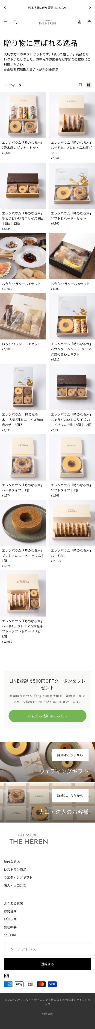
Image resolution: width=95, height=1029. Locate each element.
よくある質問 (13, 903)
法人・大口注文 (15, 885)
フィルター (17, 85)
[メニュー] (5, 22)
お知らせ (10, 919)
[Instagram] (6, 976)
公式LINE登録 (30, 7)
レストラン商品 (15, 869)
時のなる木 (12, 861)
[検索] (15, 22)
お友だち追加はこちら (47, 715)
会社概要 (10, 927)
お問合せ (10, 911)
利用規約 (47, 1014)
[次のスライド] (90, 8)
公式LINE (10, 934)
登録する (47, 964)
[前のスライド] (5, 8)
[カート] (89, 22)
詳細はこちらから (70, 755)
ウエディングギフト (18, 877)
